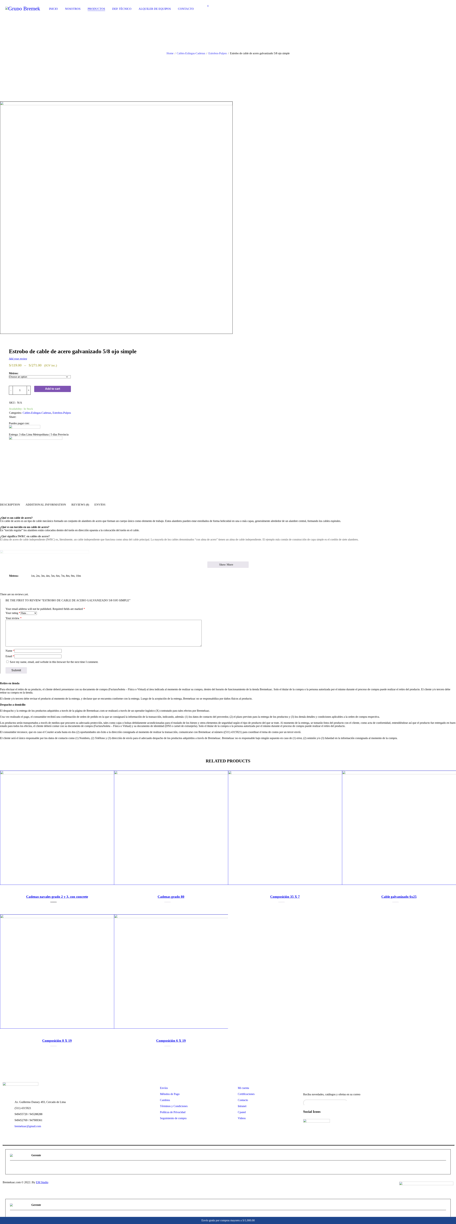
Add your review (18, 358)
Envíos (99, 504)
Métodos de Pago (170, 1094)
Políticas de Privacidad (172, 1112)
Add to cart (52, 388)
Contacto (243, 1100)
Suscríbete (448, 1101)
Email (10, 656)
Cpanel (242, 1112)
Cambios (165, 1100)
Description (10, 504)
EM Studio (42, 1182)
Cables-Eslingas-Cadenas (191, 53)
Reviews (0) (80, 504)
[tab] (10, 504)
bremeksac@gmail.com (28, 1126)
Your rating (13, 612)
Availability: (15, 408)
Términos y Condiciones (174, 1106)
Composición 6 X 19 (171, 1040)
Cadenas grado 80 (171, 897)
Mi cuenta (243, 1087)
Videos (242, 1118)
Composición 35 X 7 (285, 897)
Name (10, 650)
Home (170, 53)
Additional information (45, 504)
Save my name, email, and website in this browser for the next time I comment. (54, 661)
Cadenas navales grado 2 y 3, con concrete (57, 897)
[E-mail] (12, 1167)
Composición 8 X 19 (57, 1040)
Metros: (13, 373)
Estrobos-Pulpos (217, 53)
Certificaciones (246, 1094)
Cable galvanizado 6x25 (399, 897)
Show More (226, 564)
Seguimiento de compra (173, 1118)
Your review (14, 618)
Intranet (242, 1106)
